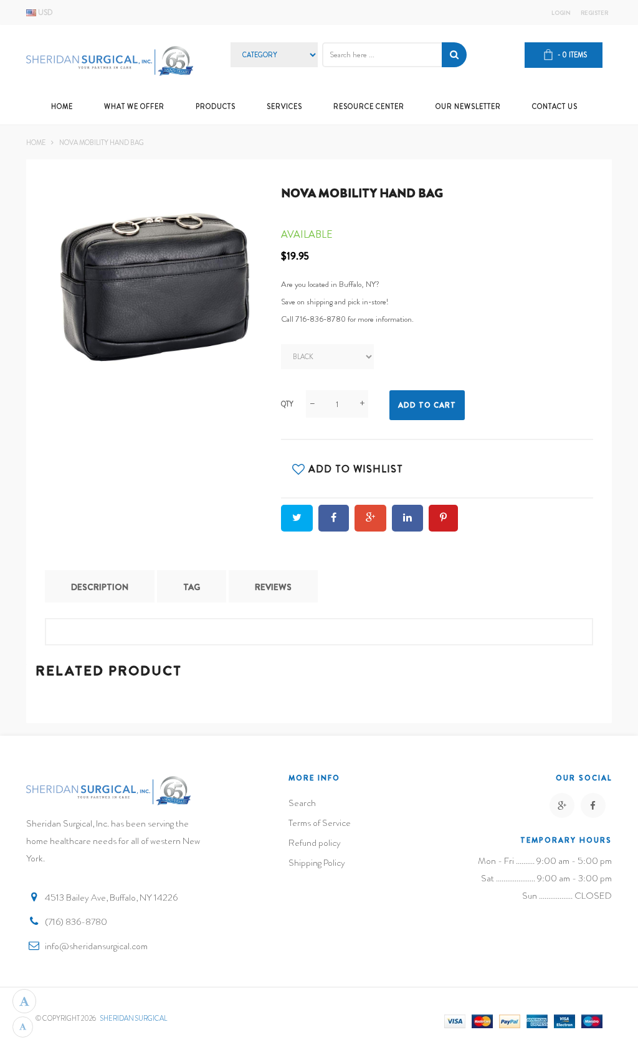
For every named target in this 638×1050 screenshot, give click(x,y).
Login (561, 13)
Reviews (273, 587)
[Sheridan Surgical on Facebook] (593, 805)
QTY (287, 404)
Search (302, 803)
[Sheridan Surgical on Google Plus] (562, 805)
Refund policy (314, 843)
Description (99, 587)
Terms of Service (319, 823)
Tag (191, 587)
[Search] (454, 54)
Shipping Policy (316, 863)
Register (594, 13)
